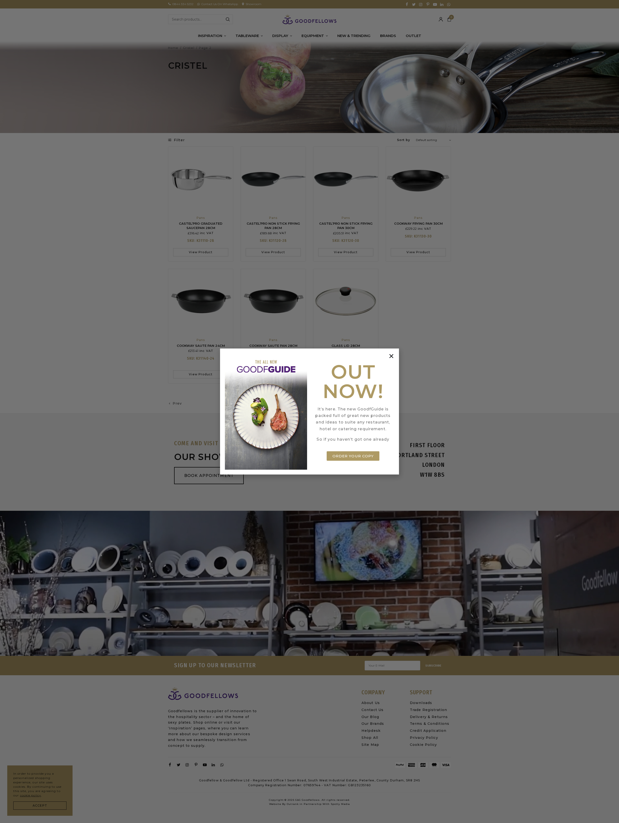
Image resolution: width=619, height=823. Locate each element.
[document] (309, 411)
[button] (391, 356)
